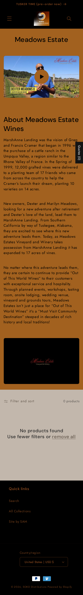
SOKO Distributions (35, 587)
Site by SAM (18, 521)
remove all (63, 437)
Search (14, 500)
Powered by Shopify (60, 587)
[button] (9, 18)
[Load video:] (41, 77)
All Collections (20, 511)
